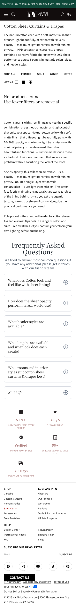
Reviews (42, 508)
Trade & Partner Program (52, 513)
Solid (40, 73)
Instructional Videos (15, 534)
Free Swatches (12, 518)
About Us (43, 493)
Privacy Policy (12, 581)
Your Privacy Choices (16, 586)
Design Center (11, 529)
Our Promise (45, 498)
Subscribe (65, 554)
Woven (54, 73)
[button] (6, 15)
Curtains (8, 493)
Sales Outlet (10, 508)
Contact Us (19, 577)
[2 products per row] (16, 82)
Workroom (44, 503)
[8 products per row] (30, 82)
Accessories (10, 513)
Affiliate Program (47, 518)
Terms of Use (61, 581)
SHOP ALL (9, 73)
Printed (26, 73)
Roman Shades (12, 503)
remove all (51, 101)
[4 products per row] (23, 82)
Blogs (41, 539)
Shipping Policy (46, 534)
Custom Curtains (13, 498)
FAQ (6, 539)
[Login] (62, 14)
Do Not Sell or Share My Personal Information (30, 591)
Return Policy (45, 529)
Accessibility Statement (37, 581)
